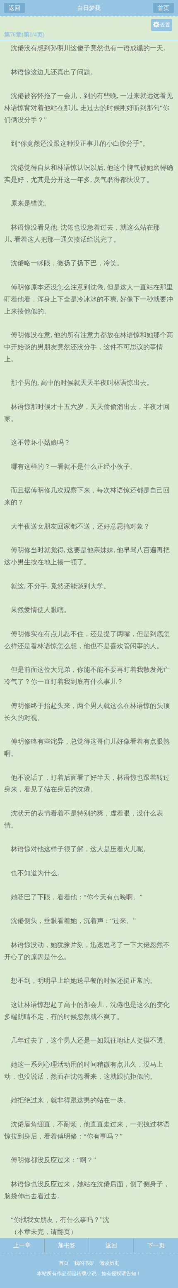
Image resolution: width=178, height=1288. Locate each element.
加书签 (66, 1245)
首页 (163, 8)
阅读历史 (109, 1263)
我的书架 (84, 1263)
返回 (14, 8)
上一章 (22, 1245)
